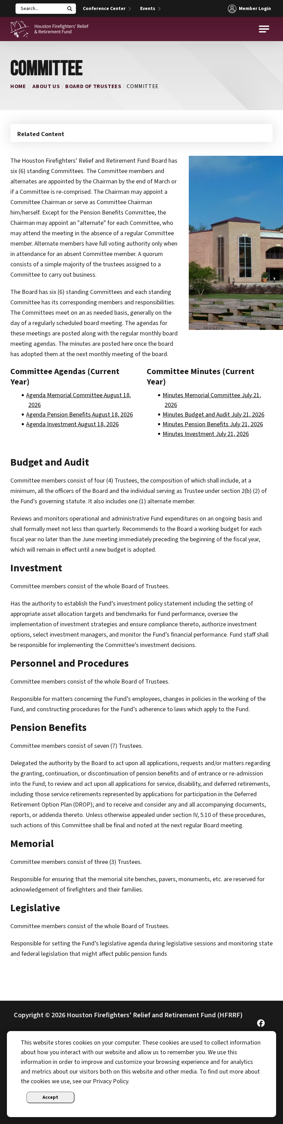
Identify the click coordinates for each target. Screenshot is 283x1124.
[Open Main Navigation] (264, 29)
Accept (50, 1097)
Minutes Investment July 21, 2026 (206, 434)
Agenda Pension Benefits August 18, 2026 (79, 414)
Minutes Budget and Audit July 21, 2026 (213, 414)
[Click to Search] (70, 8)
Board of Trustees (93, 86)
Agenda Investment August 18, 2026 (72, 424)
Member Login (255, 8)
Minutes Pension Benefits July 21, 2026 (213, 424)
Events (147, 8)
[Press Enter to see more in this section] (141, 133)
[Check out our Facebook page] (261, 1025)
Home (18, 86)
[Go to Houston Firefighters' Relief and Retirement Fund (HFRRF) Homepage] (49, 29)
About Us (46, 86)
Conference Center (104, 8)
